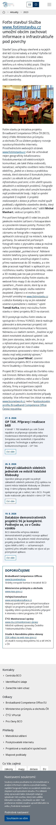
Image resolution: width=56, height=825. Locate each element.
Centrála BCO (13, 675)
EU (44, 769)
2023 (25, 12)
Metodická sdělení (16, 736)
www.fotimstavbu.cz (21, 27)
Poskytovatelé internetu (20, 742)
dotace (34, 769)
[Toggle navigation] (49, 5)
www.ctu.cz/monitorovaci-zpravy (21, 622)
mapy (21, 769)
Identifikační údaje (16, 682)
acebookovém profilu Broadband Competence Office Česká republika (26, 405)
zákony (9, 769)
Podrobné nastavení (16, 812)
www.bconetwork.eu (15, 579)
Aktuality (14, 12)
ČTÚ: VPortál (13, 715)
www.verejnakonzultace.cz (18, 600)
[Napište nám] (30, 4)
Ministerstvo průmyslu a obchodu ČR (27, 709)
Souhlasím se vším (17, 818)
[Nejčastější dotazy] (36, 4)
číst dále (10, 451)
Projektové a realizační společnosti (26, 748)
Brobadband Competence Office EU (26, 702)
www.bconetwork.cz (13, 401)
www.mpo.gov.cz (13, 591)
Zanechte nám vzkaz (17, 688)
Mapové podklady (16, 754)
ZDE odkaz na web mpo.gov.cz (20, 637)
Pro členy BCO (14, 721)
